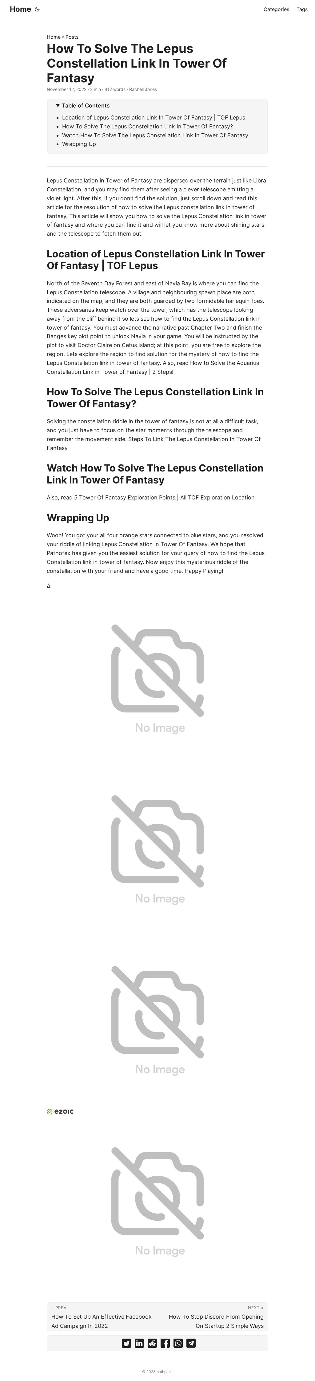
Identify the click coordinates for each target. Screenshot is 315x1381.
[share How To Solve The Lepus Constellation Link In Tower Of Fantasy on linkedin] (139, 1345)
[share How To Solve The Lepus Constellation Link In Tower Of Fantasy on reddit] (152, 1345)
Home (20, 9)
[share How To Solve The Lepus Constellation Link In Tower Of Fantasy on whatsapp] (178, 1345)
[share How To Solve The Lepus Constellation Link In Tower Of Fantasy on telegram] (191, 1345)
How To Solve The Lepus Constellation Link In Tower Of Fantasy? (147, 126)
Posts (72, 37)
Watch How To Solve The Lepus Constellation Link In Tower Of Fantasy (155, 135)
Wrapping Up (79, 144)
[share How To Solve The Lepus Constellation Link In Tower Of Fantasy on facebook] (165, 1345)
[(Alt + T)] (37, 9)
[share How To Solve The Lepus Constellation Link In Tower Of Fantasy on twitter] (126, 1345)
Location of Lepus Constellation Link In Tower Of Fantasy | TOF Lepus (153, 117)
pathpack (165, 1371)
